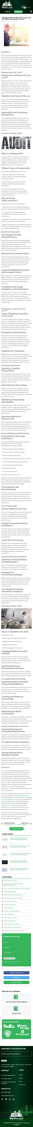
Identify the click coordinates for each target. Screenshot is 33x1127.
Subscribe (4, 1060)
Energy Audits (13, 21)
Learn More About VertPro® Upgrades (16, 1002)
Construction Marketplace (8, 799)
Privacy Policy (18, 1123)
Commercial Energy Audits (22, 795)
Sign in (7, 11)
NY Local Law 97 (16, 1013)
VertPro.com (28, 793)
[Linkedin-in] (13, 1099)
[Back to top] (28, 44)
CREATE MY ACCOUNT (9, 958)
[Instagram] (10, 1099)
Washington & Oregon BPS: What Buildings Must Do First (19, 861)
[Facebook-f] (2, 1099)
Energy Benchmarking (15, 805)
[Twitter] (6, 1099)
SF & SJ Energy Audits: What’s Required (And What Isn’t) (19, 869)
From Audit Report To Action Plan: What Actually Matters (19, 838)
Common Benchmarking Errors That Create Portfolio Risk (20, 846)
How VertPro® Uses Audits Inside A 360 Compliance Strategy (20, 854)
